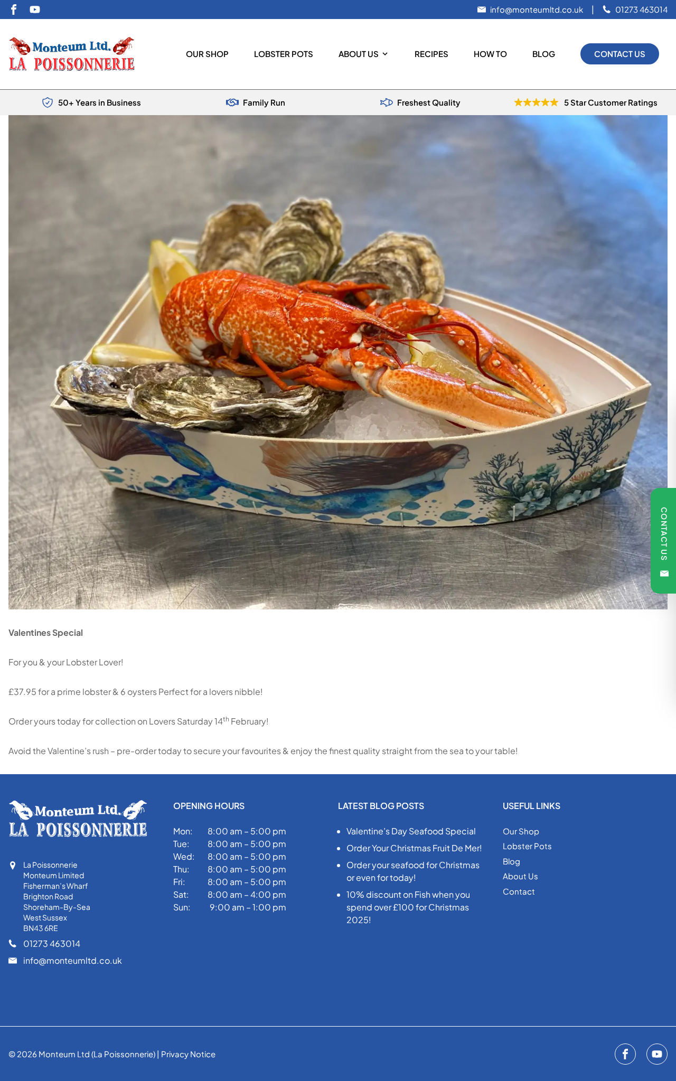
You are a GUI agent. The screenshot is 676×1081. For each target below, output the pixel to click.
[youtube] (35, 9)
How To (490, 54)
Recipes (431, 54)
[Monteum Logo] (76, 54)
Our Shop (207, 54)
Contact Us (619, 54)
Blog (543, 54)
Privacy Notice (188, 1054)
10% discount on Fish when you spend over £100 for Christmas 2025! (408, 907)
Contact (519, 891)
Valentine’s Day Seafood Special (411, 830)
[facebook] (13, 9)
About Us (359, 54)
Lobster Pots (283, 54)
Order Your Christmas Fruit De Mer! (414, 847)
